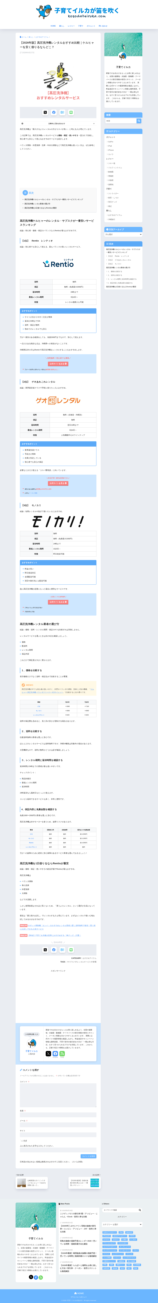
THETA (132, 1236)
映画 (129, 1265)
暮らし (61, 26)
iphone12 (129, 1232)
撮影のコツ (120, 1265)
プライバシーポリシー (79, 1297)
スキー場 (111, 163)
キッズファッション (110, 1250)
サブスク (71, 962)
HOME (53, 26)
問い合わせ (103, 26)
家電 (94, 962)
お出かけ (116, 1239)
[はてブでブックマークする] (62, 112)
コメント (25, 1082)
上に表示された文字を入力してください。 (37, 1146)
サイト (22, 1131)
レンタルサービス (84, 962)
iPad (110, 146)
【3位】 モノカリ (114, 264)
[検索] (139, 120)
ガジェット (91, 26)
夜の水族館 (131, 1261)
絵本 (122, 1268)
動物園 (110, 172)
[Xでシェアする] (45, 112)
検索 (140, 1210)
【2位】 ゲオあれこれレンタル (119, 260)
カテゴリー (122, 1217)
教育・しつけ (113, 198)
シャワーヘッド (118, 1254)
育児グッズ (112, 202)
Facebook (55, 1057)
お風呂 (124, 1239)
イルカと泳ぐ (123, 1243)
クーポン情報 (33, 493)
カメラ (110, 154)
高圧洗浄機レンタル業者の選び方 (37, 204)
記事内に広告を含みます (57, 123)
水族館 (110, 180)
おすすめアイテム (89, 958)
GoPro (110, 142)
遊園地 (110, 184)
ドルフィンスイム (115, 168)
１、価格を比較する (115, 271)
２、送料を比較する (115, 275)
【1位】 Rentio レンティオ (118, 256)
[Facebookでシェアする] (54, 112)
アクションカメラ (109, 1243)
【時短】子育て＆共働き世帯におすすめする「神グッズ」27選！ (54, 935)
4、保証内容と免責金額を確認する (120, 283)
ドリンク (129, 1254)
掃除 (111, 1265)
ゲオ (39, 706)
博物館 (110, 176)
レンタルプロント (38, 715)
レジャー (71, 26)
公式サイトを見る (57, 483)
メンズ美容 (107, 1257)
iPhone (111, 150)
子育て (80, 26)
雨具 (135, 1268)
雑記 (110, 206)
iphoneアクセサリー (120, 1236)
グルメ (136, 1250)
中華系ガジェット (109, 1261)
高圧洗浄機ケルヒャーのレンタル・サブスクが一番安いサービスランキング (54, 199)
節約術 (115, 1268)
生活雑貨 (137, 1265)
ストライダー (113, 193)
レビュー (117, 1257)
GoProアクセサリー (110, 1232)
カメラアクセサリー (110, 1247)
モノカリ (39, 710)
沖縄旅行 (111, 219)
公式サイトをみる (57, 364)
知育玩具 (106, 1268)
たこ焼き (133, 1239)
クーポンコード (125, 1250)
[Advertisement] (58, 168)
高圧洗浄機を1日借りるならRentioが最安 (41, 208)
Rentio (31, 843)
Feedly (62, 1057)
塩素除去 (121, 1261)
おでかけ (106, 1239)
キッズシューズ (125, 1247)
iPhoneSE (107, 1236)
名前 (23, 1111)
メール (24, 1121)
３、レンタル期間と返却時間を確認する (122, 279)
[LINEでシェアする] (71, 112)
